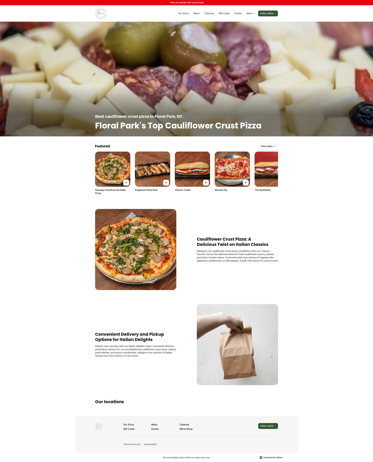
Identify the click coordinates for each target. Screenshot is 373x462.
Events (238, 13)
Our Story (183, 13)
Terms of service (131, 444)
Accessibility (150, 444)
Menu (197, 13)
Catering (209, 13)
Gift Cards (224, 13)
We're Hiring (186, 429)
